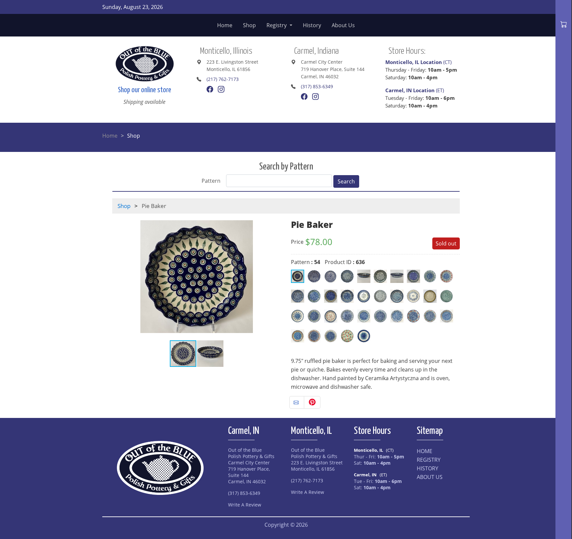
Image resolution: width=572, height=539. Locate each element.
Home (224, 25)
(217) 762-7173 (223, 79)
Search (346, 181)
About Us (343, 25)
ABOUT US (430, 477)
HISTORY (427, 468)
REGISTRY (429, 459)
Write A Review (244, 505)
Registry (277, 25)
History (312, 25)
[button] (275, 276)
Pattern (211, 180)
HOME (424, 451)
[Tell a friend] (297, 402)
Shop (249, 25)
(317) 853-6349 (317, 86)
